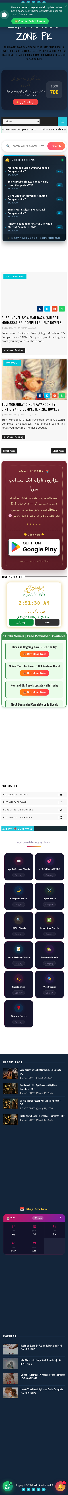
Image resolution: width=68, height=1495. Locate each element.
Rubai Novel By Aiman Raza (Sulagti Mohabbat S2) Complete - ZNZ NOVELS (32, 320)
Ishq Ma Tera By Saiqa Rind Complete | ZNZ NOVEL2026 (40, 1361)
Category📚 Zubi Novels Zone (17, 829)
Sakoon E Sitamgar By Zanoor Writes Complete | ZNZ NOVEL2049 (42, 1376)
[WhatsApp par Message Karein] (8, 1486)
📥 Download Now (34, 653)
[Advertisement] (34, 258)
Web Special (12, 363)
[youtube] (39, 3)
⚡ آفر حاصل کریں (25, 102)
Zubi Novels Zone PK (34, 30)
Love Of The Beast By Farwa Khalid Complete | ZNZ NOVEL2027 (42, 1391)
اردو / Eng (21, 622)
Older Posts (58, 450)
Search (56, 146)
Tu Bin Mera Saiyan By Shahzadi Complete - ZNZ (42, 1116)
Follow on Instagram (17, 817)
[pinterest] (44, 3)
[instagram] (33, 3)
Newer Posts (9, 450)
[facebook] (28, 3)
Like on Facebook (15, 802)
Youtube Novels (15, 276)
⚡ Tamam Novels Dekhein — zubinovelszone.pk (34, 237)
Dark (47, 622)
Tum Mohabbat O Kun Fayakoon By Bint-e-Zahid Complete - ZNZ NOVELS (31, 407)
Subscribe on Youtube (18, 809)
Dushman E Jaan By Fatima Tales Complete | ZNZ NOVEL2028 (41, 1347)
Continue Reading (13, 350)
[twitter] (23, 3)
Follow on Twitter (15, 794)
